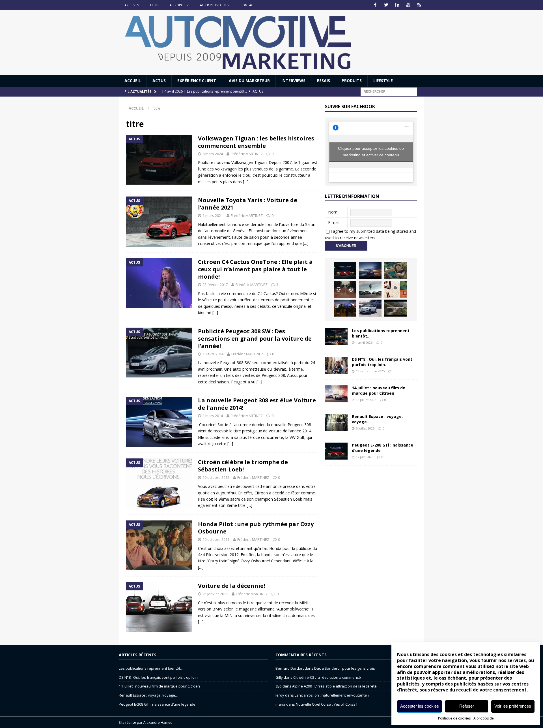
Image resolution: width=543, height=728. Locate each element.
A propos (177, 5)
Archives (131, 5)
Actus (159, 80)
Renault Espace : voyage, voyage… (377, 419)
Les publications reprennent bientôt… (381, 333)
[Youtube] (408, 5)
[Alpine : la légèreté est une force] (395, 270)
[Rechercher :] (389, 91)
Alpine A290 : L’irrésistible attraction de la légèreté (334, 686)
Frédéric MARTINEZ (247, 153)
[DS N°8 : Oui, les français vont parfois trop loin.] (336, 365)
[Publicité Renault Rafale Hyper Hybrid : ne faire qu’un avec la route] (395, 308)
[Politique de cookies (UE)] (419, 5)
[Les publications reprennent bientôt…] (336, 336)
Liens (154, 5)
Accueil (132, 80)
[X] (386, 5)
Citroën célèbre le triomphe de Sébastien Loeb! (243, 465)
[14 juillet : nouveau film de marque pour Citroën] (336, 393)
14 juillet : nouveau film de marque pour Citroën (378, 390)
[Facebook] (375, 5)
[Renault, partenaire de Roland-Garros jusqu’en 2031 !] (345, 289)
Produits (352, 80)
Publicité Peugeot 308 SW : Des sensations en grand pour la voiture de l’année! (255, 338)
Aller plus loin (213, 5)
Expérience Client (197, 80)
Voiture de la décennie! (231, 586)
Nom (332, 212)
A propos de (483, 718)
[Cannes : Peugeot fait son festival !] (345, 308)
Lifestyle (383, 80)
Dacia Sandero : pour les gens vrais (344, 668)
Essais (323, 80)
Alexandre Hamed (158, 722)
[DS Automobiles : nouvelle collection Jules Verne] (370, 289)
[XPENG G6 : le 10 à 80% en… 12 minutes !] (370, 270)
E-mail (333, 222)
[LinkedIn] (397, 5)
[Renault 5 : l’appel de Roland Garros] (370, 308)
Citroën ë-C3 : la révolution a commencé (327, 677)
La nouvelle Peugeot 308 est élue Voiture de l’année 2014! (257, 403)
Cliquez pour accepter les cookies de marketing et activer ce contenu (371, 151)
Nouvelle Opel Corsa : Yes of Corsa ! (326, 704)
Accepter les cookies (419, 706)
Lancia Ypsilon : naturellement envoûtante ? (332, 695)
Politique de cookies (454, 718)
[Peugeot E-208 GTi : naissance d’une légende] (345, 270)
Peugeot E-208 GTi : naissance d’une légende (382, 447)
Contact (247, 5)
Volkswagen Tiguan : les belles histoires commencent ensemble (256, 142)
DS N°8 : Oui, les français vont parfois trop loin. (382, 361)
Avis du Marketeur (249, 80)
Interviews (293, 80)
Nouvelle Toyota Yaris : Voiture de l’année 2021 (247, 203)
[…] (246, 181)
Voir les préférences (512, 706)
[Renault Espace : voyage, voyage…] (336, 422)
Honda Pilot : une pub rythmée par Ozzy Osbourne (256, 527)
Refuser (466, 706)
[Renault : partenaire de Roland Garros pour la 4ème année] (395, 289)
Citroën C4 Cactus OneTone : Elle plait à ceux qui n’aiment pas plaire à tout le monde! (255, 269)
